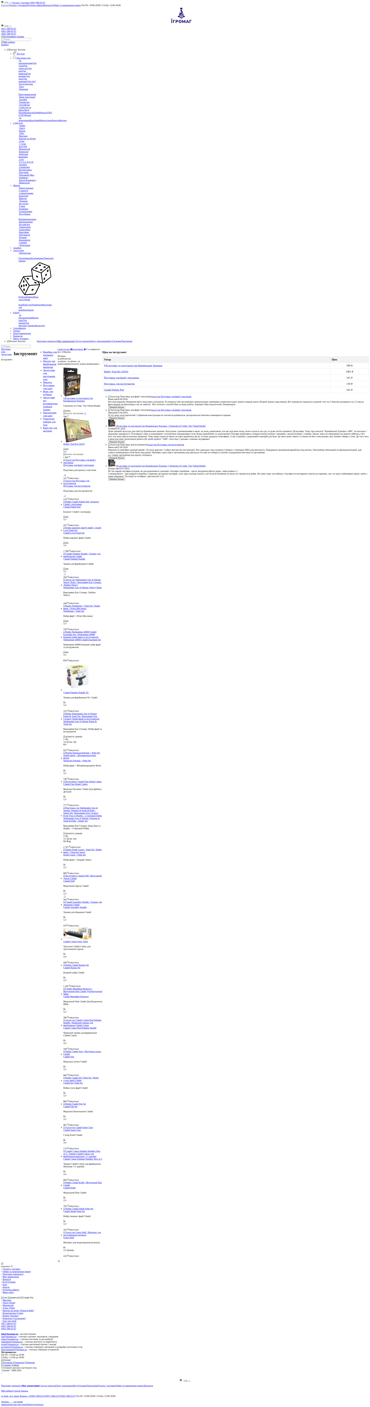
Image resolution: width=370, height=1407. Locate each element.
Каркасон (29, 112)
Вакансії (7, 1279)
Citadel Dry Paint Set (73, 1083)
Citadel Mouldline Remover (76, 996)
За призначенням (25, 61)
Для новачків (22, 80)
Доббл (21, 125)
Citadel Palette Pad (72, 507)
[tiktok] (15, 1365)
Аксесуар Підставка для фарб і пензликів (171, 396)
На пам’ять (24, 224)
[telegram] (30, 1362)
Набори (30, 297)
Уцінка (16, 331)
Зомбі (37, 120)
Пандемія (23, 172)
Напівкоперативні (27, 219)
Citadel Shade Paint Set (74, 1211)
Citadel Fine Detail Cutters (75, 784)
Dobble (37, 112)
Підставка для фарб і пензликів (78, 465)
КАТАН (22, 146)
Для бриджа (23, 324)
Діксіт (21, 128)
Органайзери (24, 258)
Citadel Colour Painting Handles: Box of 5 (82, 1159)
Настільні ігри (23, 58)
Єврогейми (24, 229)
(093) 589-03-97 (8, 34)
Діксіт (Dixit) (23, 111)
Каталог (5, 5)
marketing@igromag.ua (12, 1342)
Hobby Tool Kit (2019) (74, 444)
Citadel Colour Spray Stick (75, 941)
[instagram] (18, 1362)
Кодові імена (25, 170)
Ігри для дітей (9, 1321)
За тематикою (23, 119)
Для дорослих (23, 67)
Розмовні (23, 209)
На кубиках (24, 214)
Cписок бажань (20, 1391)
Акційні (22, 99)
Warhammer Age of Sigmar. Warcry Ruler (82, 587)
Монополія (24, 149)
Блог (5, 1284)
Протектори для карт (49, 414)
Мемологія (24, 183)
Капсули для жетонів (50, 429)
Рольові (22, 237)
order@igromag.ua (9, 1339)
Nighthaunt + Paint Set (73, 611)
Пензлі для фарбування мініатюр (49, 364)
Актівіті (22, 164)
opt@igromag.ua (8, 1336)
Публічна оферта (35, 5)
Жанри (16, 185)
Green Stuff (68, 1237)
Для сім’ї (31, 81)
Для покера (22, 321)
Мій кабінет (7, 1391)
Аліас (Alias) (9, 1308)
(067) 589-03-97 (8, 28)
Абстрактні (24, 235)
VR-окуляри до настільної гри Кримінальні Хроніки (78, 399)
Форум (6, 1287)
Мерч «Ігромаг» (21, 338)
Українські (23, 102)
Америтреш (24, 227)
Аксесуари (18, 250)
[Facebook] (6, 1362)
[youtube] (6, 1365)
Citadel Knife (69, 1188)
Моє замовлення (66, 341)
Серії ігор (18, 123)
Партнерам (126, 341)
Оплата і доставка (21, 2)
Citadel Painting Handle (74, 559)
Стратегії (23, 190)
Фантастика (46, 120)
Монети (47, 382)
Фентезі (56, 120)
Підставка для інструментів (76, 486)
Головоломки (25, 211)
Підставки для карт (48, 387)
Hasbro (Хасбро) (10, 1316)
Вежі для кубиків (28, 298)
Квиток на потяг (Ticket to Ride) (18, 1310)
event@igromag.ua (9, 1344)
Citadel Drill (69, 881)
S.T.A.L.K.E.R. (26, 162)
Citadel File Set (70, 1106)
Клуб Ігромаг (114, 341)
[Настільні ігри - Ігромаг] (181, 23)
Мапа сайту (8, 1292)
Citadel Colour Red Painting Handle (79, 1028)
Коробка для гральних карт (50, 355)
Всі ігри (20, 54)
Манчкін (23, 136)
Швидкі (22, 198)
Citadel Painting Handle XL (76, 692)
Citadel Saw (68, 1056)
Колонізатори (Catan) (13, 1313)
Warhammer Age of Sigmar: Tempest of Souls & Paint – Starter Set (81, 819)
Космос (63, 120)
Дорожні (23, 201)
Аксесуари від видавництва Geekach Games (50, 403)
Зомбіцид (23, 177)
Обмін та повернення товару (67, 5)
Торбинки (36, 305)
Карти (16, 312)
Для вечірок (24, 74)
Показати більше (116, 407)
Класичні (23, 196)
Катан (28, 115)
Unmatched (24, 167)
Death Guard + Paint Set (74, 855)
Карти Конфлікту (27, 180)
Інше (20, 305)
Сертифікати (19, 328)
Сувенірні (31, 325)
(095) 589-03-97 (37, 2)
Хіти (21, 86)
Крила (44, 112)
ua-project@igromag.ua (12, 1347)
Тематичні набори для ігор (49, 421)
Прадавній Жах (26, 175)
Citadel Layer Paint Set (73, 533)
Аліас (21, 141)
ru (10, 2)
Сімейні (22, 242)
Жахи (32, 120)
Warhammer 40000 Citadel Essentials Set (82, 639)
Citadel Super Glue (72, 1130)
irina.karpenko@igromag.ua (14, 1349)
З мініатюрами (25, 193)
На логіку (23, 203)
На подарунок (25, 84)
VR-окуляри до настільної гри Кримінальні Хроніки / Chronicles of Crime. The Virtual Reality (160, 426)
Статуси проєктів (82, 341)
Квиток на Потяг (27, 138)
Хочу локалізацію (99, 341)
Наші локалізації (26, 97)
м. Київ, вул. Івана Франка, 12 (16, 1396)
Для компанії (22, 72)
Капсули (27, 305)
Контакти (48, 5)
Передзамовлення (27, 94)
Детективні (24, 245)
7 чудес (22, 144)
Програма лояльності (47, 341)
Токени (30, 310)
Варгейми (23, 232)
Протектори (24, 253)
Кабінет (5, 44)
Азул (21, 159)
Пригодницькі (25, 188)
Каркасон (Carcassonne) (14, 1318)
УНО (21, 133)
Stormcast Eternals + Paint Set (77, 760)
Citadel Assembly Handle (75, 907)
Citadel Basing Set (71, 967)
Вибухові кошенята (23, 155)
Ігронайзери (37, 258)
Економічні (24, 240)
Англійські (24, 105)
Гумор (21, 206)
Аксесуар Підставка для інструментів (165, 444)
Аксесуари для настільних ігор (49, 375)
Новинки (23, 89)
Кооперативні (25, 222)
